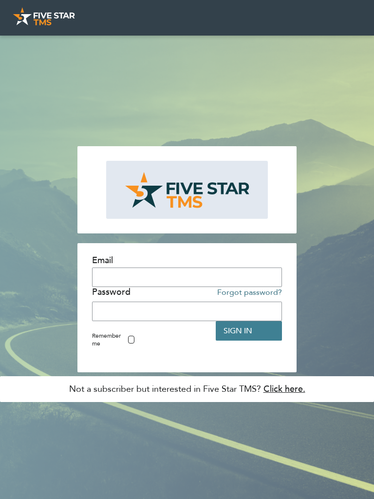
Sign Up (176, 331)
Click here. (284, 389)
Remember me (106, 339)
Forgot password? (249, 292)
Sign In (238, 331)
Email (102, 261)
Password (111, 292)
